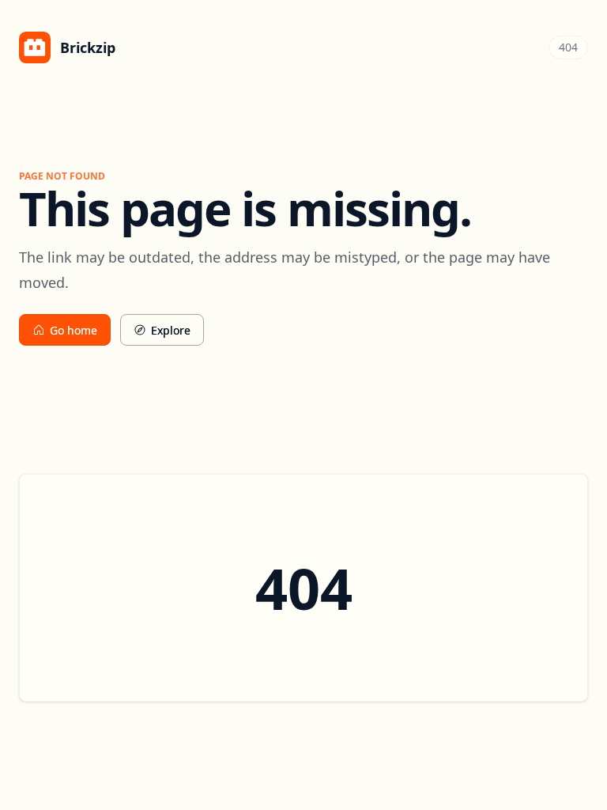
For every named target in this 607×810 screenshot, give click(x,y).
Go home (73, 330)
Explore (170, 330)
